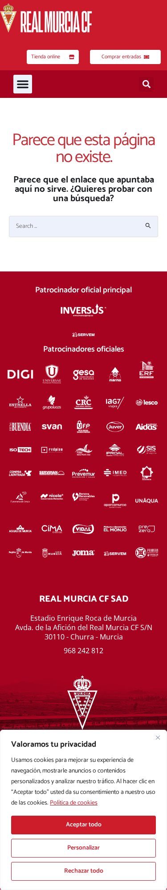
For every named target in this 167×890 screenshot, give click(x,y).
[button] (22, 84)
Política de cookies (74, 803)
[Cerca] (157, 737)
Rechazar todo (83, 871)
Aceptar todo (84, 825)
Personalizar (83, 848)
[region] (83, 810)
